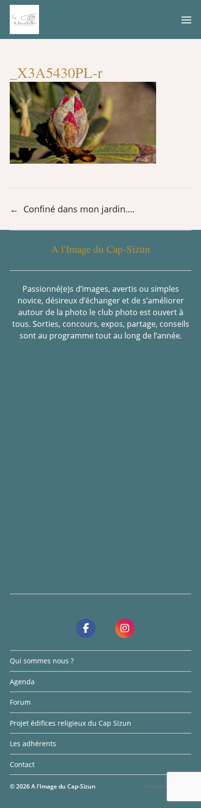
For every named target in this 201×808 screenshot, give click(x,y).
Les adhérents (33, 743)
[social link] (86, 628)
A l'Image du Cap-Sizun (63, 786)
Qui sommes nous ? (42, 660)
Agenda (22, 681)
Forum (20, 702)
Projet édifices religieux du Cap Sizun (70, 723)
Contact (22, 764)
